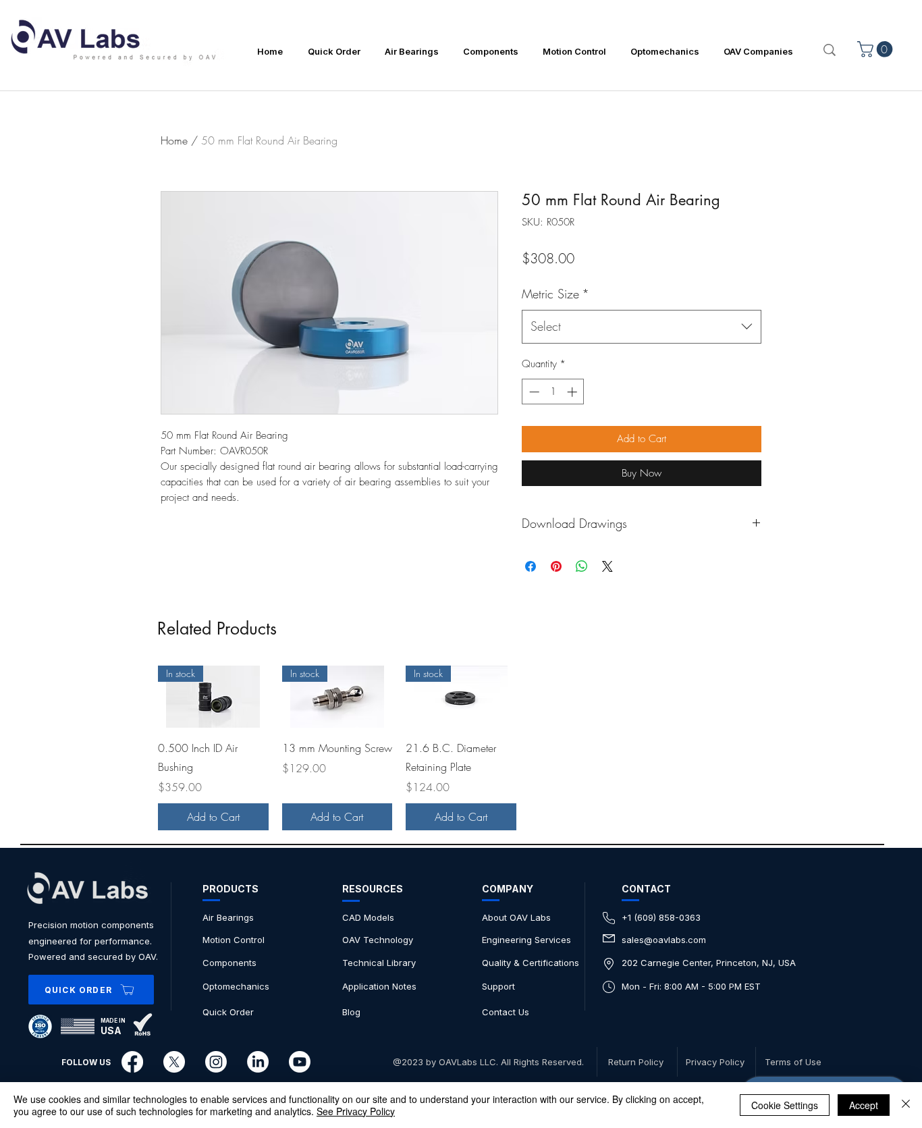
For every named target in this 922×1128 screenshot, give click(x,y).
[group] (461, 748)
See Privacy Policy (356, 1111)
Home (174, 140)
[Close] (906, 1105)
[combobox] (641, 327)
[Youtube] (299, 1062)
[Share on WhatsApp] (582, 566)
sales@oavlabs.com (664, 939)
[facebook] (132, 1062)
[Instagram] (216, 1062)
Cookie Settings (784, 1105)
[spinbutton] (553, 391)
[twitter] (174, 1062)
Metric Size (555, 294)
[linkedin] (258, 1062)
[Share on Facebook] (530, 566)
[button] (876, 49)
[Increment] (573, 391)
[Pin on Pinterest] (556, 566)
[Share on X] (607, 566)
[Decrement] (533, 391)
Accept (863, 1105)
